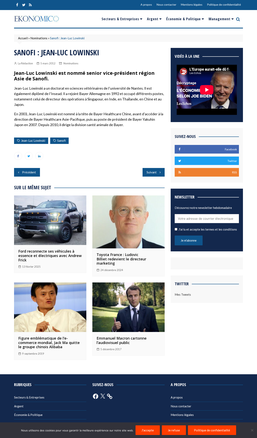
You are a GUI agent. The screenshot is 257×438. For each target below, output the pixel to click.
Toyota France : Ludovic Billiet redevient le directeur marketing (121, 259)
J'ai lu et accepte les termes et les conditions (207, 229)
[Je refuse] (252, 430)
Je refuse (174, 430)
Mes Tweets (183, 294)
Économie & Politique (183, 18)
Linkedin (39, 156)
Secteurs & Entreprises (120, 18)
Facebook (17, 5)
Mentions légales (191, 4)
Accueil (23, 38)
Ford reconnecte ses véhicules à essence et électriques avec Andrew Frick (50, 255)
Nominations (38, 38)
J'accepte (148, 430)
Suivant (152, 172)
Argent (152, 18)
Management (219, 18)
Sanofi (61, 140)
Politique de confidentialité (224, 4)
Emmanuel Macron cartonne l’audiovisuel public (122, 340)
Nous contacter (166, 4)
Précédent (29, 172)
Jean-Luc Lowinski (33, 140)
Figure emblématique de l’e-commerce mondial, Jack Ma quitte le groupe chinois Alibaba (49, 342)
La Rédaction (25, 63)
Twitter (24, 5)
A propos (146, 4)
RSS (30, 5)
